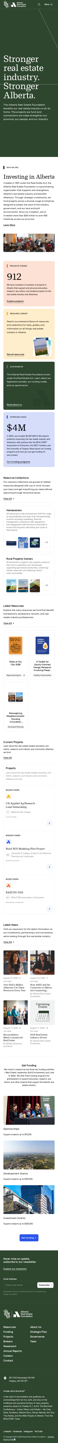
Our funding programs (18, 461)
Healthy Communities (42, 675)
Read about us (14, 404)
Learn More (9, 225)
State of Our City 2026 (15, 663)
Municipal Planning (15, 727)
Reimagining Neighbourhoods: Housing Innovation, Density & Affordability (16, 717)
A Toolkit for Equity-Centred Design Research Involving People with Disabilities (42, 666)
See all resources (15, 354)
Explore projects (15, 301)
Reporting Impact (14, 675)
